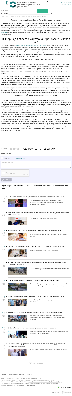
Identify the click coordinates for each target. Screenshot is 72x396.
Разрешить (43, 11)
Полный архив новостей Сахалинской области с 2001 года (45, 382)
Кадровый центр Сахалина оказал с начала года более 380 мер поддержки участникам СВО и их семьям (38, 214)
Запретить (32, 11)
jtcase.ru (4, 32)
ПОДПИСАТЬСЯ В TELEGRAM (38, 149)
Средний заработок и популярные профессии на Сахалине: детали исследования (36, 246)
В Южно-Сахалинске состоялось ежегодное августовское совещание (32, 328)
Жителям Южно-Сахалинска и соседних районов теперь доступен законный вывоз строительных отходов (37, 263)
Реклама (4, 374)
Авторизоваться (20, 158)
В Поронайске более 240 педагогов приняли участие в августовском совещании (36, 197)
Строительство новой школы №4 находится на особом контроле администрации (36, 296)
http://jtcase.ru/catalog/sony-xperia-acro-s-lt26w (30, 45)
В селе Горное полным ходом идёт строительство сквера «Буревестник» (33, 280)
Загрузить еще (37, 363)
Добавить (6, 180)
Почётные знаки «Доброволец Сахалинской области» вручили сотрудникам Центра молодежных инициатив (37, 345)
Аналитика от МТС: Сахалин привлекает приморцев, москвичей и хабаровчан (35, 230)
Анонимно (7, 158)
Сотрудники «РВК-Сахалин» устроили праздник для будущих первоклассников (35, 312)
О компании (13, 374)
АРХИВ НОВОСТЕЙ (26, 374)
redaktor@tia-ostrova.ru (32, 378)
